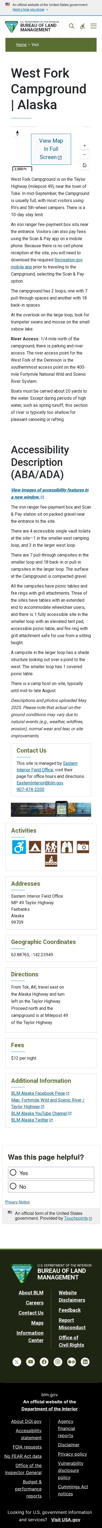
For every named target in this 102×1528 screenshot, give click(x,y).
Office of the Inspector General (23, 1469)
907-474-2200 (30, 789)
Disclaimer (68, 1444)
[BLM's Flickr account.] (71, 1362)
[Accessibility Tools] (82, 26)
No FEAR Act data (23, 1456)
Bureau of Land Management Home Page (38, 27)
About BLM (31, 1292)
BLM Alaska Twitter (29, 1120)
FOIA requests (27, 1447)
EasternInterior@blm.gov (40, 783)
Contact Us (31, 1313)
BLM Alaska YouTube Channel (39, 1113)
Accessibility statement (29, 1434)
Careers (35, 1303)
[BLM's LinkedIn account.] (85, 1362)
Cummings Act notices (73, 1490)
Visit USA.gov (65, 1519)
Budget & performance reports (28, 1489)
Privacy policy (72, 1454)
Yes (23, 1173)
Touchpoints (76, 1218)
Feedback (70, 1310)
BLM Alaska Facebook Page (38, 1093)
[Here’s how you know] (51, 7)
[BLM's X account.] (17, 1362)
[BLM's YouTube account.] (30, 1362)
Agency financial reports (66, 1428)
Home (21, 44)
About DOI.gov (26, 1421)
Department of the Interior (49, 1408)
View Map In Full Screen (51, 148)
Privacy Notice (17, 1202)
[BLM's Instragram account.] (58, 1362)
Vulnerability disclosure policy (71, 1470)
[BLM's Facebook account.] (44, 1362)
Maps (37, 1323)
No (22, 1186)
